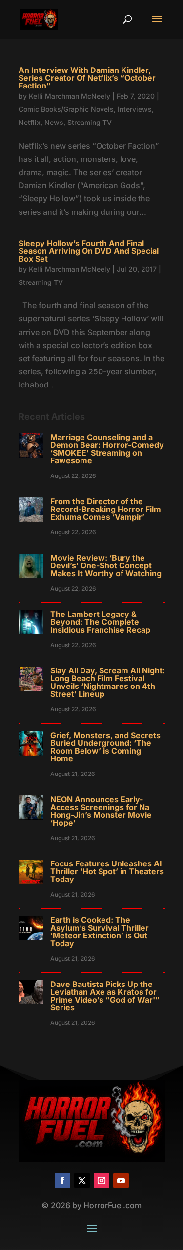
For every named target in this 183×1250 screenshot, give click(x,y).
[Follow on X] (82, 1180)
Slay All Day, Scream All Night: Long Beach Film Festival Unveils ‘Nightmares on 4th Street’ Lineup (107, 682)
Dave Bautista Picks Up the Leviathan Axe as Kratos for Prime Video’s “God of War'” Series (105, 995)
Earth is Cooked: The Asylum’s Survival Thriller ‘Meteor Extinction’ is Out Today (99, 931)
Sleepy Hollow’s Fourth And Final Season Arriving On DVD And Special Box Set (89, 251)
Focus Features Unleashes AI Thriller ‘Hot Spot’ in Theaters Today (107, 871)
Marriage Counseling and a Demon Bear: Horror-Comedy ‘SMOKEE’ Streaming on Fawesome (107, 448)
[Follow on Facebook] (62, 1180)
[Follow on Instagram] (101, 1180)
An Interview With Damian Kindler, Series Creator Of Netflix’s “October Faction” (87, 77)
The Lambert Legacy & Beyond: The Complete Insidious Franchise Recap (100, 621)
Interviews (135, 109)
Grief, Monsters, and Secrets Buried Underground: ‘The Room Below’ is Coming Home (105, 746)
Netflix (30, 122)
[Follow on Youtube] (121, 1180)
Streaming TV (89, 122)
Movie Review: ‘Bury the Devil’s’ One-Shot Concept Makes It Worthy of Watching (106, 565)
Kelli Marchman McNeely (69, 96)
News (53, 122)
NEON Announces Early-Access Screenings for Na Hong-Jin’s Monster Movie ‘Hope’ (101, 810)
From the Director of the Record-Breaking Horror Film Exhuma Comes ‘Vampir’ (105, 509)
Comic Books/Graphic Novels (66, 109)
